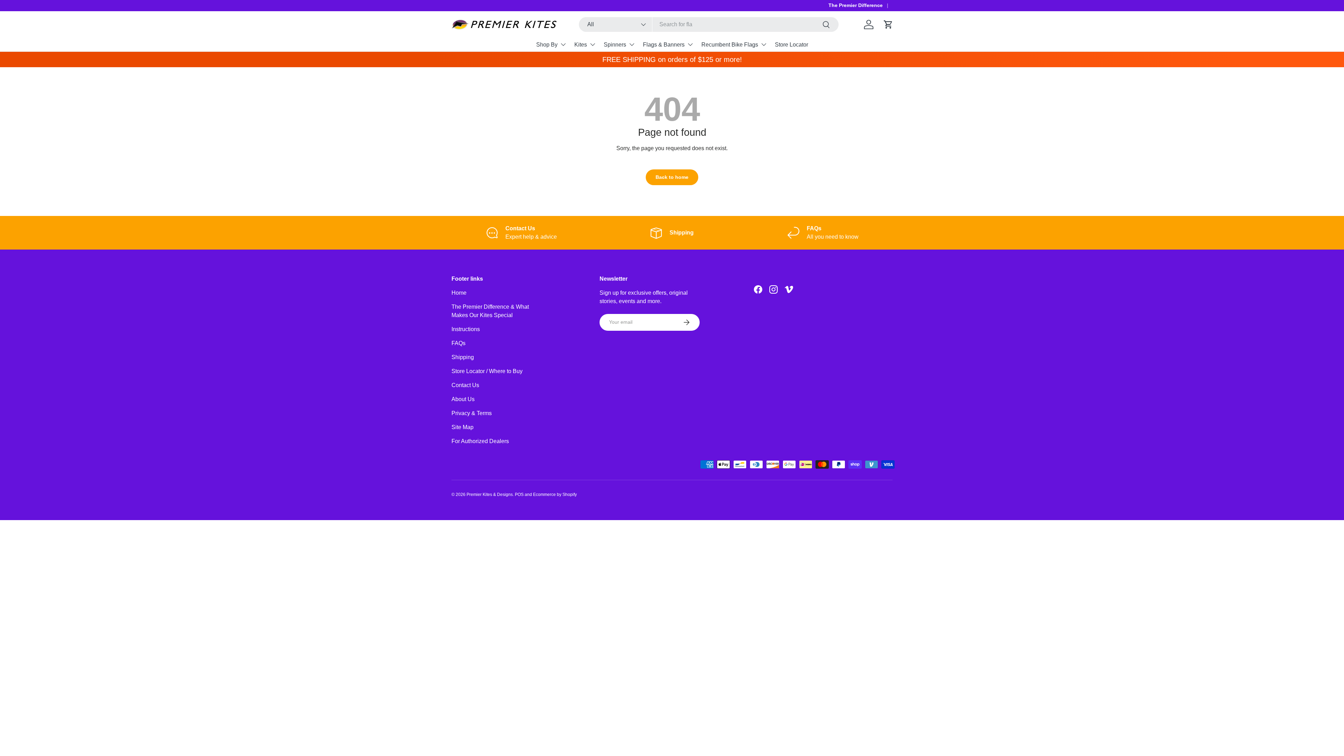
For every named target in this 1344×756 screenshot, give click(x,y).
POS (519, 494)
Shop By (547, 45)
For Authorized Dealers (480, 441)
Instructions (465, 329)
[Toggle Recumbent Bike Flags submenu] (764, 44)
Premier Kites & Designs (490, 494)
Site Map (462, 427)
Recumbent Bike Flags (729, 45)
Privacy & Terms (471, 413)
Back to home (672, 177)
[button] (888, 24)
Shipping (462, 357)
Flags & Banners (664, 45)
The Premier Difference (855, 5)
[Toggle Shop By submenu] (563, 44)
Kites (580, 45)
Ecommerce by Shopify (555, 494)
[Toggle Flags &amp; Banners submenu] (690, 44)
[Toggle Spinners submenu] (632, 44)
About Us (463, 399)
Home (459, 293)
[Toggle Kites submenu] (592, 44)
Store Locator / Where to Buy (487, 371)
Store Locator (791, 45)
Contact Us (465, 385)
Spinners (615, 45)
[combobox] (709, 24)
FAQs (458, 343)
